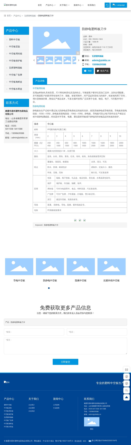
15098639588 (17, 133)
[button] (46, 288)
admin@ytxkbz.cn (19, 137)
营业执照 (78, 441)
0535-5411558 (94, 409)
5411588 (18, 129)
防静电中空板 (50, 280)
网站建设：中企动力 (42, 441)
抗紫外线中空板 (111, 280)
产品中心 (17, 16)
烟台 (52, 441)
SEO (84, 441)
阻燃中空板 (80, 280)
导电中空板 (19, 280)
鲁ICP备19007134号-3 (64, 441)
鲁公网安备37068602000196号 (104, 440)
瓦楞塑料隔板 (30, 16)
